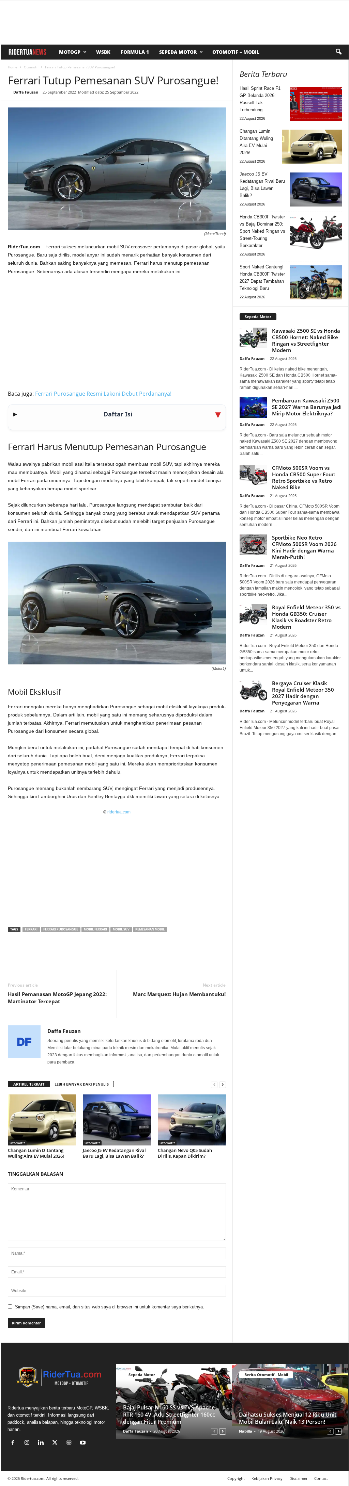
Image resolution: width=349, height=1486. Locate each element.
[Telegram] (77, 960)
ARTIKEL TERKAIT (28, 1084)
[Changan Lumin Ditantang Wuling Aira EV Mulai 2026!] (42, 1119)
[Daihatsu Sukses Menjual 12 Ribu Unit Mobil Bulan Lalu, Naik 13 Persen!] (290, 1401)
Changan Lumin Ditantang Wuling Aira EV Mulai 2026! (36, 1153)
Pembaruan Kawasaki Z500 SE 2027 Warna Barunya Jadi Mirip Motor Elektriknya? (307, 407)
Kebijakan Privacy (267, 1478)
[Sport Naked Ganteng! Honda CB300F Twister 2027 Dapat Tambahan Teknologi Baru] (316, 282)
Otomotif (31, 67)
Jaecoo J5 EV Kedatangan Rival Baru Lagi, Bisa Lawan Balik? (114, 1153)
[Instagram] (28, 1443)
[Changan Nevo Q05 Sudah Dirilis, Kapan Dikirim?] (192, 1119)
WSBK (103, 52)
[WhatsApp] (46, 960)
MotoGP (69, 52)
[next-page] (222, 1084)
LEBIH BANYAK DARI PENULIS (82, 1084)
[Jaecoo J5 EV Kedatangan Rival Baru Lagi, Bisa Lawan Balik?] (117, 1119)
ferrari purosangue (60, 929)
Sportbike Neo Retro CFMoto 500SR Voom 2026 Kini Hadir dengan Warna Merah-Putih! (304, 547)
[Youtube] (83, 1443)
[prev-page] (214, 1084)
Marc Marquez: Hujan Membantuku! (179, 994)
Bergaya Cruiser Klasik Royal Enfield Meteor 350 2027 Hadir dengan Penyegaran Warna (303, 693)
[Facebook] (14, 960)
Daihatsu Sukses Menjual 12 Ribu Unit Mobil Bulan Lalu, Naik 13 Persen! (287, 1418)
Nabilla (245, 1431)
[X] (30, 960)
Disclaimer (298, 1478)
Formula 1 (135, 52)
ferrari (31, 929)
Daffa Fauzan (25, 92)
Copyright (236, 1478)
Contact (321, 1478)
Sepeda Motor (178, 52)
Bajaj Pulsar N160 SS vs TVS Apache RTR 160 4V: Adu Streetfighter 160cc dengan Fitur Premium (169, 1414)
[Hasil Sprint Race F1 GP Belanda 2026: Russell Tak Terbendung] (316, 104)
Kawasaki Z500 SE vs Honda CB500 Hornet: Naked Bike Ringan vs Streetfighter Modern (306, 340)
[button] (338, 52)
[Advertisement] (117, 331)
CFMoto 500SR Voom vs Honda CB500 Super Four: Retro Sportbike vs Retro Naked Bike (303, 477)
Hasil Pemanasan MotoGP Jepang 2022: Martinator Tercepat (57, 998)
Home (12, 67)
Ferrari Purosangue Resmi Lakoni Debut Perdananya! (103, 393)
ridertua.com (119, 812)
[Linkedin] (62, 960)
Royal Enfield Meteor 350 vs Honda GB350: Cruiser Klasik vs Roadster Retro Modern (306, 617)
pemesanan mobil (150, 929)
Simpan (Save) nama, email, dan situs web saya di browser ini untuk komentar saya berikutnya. (109, 1306)
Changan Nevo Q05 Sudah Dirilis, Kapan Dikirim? (185, 1153)
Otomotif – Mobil (235, 52)
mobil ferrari (95, 929)
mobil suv (121, 929)
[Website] (70, 1443)
